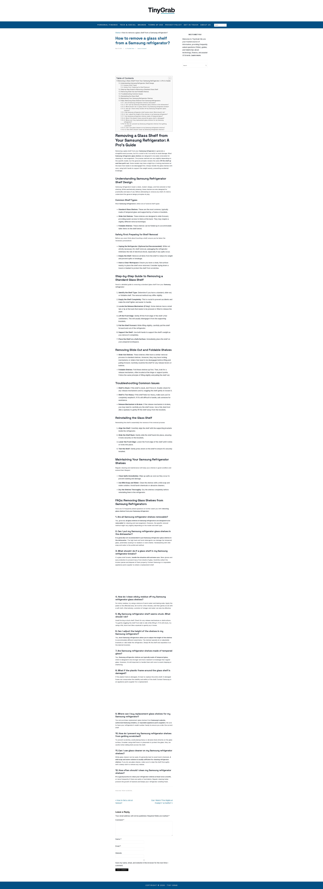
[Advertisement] (144, 64)
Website (118, 853)
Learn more (196, 55)
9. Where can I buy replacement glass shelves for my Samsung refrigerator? (144, 121)
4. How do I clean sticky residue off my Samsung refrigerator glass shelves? (145, 109)
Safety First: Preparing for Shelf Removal (136, 87)
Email (118, 846)
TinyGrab (161, 10)
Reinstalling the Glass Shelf (130, 96)
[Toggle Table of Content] (169, 78)
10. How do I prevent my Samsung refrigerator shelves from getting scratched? (145, 124)
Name (118, 839)
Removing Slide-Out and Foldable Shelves (135, 91)
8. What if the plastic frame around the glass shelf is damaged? (144, 118)
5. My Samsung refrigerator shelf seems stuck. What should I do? (144, 112)
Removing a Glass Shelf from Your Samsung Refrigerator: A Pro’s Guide (144, 81)
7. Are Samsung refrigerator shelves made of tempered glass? (143, 116)
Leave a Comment (142, 48)
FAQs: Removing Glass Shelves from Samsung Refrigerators (140, 100)
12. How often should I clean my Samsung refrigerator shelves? (144, 129)
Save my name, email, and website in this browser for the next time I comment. (141, 864)
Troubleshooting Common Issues (132, 94)
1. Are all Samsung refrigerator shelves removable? (140, 102)
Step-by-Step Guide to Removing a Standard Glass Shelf (139, 89)
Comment (119, 820)
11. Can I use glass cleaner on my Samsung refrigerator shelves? (144, 127)
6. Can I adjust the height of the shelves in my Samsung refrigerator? (146, 114)
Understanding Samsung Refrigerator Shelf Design (137, 83)
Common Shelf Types (130, 85)
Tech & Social (127, 790)
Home (117, 33)
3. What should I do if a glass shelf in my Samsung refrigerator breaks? (146, 106)
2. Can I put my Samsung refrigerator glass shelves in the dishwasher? (146, 104)
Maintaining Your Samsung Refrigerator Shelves (137, 98)
